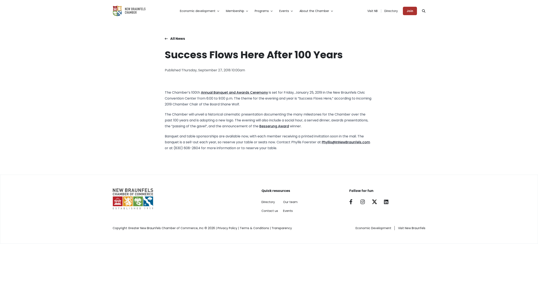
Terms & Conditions (254, 228)
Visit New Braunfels (411, 228)
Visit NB (372, 11)
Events (288, 211)
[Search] (423, 10)
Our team (290, 202)
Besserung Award (274, 126)
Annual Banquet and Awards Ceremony (234, 92)
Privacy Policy (227, 228)
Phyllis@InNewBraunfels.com (346, 142)
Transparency (282, 228)
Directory (391, 11)
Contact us (269, 211)
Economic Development (373, 228)
